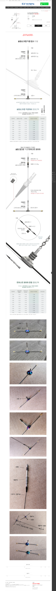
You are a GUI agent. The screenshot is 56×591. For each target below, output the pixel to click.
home (41, 10)
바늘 (27, 7)
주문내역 (19, 0)
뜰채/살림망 (16, 7)
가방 (39, 7)
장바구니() (16, 0)
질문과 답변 (41, 0)
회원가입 (10, 0)
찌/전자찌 (21, 7)
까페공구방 (46, 7)
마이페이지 (13, 0)
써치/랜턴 (12, 7)
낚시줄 (25, 7)
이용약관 (14, 582)
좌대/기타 (42, 7)
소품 (30, 7)
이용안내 (7, 582)
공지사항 (38, 0)
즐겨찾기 (54, 172)
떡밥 (8, 7)
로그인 (7, 0)
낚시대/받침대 (35, 7)
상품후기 (44, 0)
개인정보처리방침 (10, 582)
